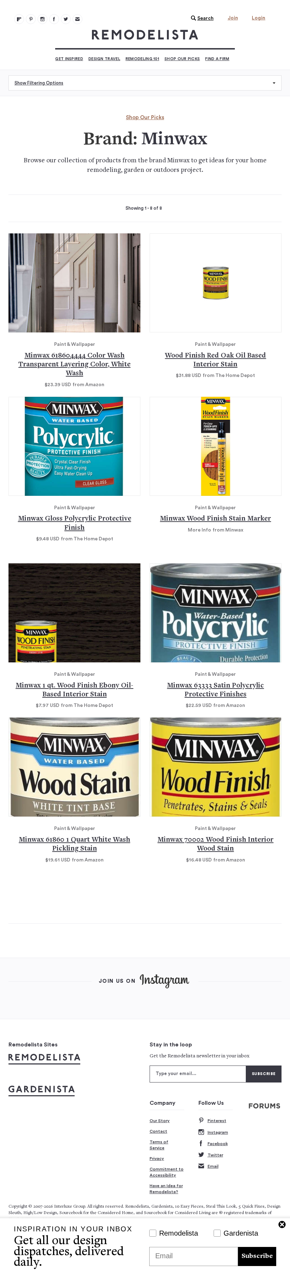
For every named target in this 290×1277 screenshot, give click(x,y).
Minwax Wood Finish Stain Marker (215, 519)
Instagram (218, 1132)
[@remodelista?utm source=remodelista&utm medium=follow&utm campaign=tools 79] (19, 19)
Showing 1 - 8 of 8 (144, 208)
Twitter (215, 1155)
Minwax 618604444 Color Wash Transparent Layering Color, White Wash (74, 365)
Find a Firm (217, 59)
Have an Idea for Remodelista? (166, 1189)
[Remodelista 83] (66, 19)
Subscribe (257, 1256)
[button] (200, 18)
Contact (158, 1131)
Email (213, 1166)
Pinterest (217, 1121)
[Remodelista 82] (54, 19)
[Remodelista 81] (42, 19)
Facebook (218, 1144)
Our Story (160, 1121)
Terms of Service (159, 1145)
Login (258, 18)
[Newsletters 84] (77, 19)
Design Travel (104, 59)
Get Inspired (69, 59)
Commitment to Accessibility (167, 1172)
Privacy (157, 1158)
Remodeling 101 (142, 59)
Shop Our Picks (182, 59)
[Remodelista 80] (31, 19)
